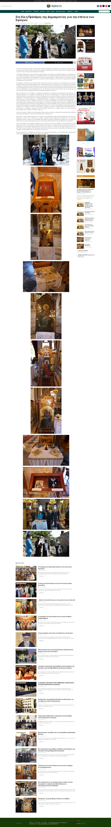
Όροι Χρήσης (44, 822)
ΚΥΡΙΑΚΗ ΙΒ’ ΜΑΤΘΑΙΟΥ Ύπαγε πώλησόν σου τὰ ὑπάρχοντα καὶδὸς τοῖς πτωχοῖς (89, 205)
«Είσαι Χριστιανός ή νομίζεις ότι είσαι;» (89, 232)
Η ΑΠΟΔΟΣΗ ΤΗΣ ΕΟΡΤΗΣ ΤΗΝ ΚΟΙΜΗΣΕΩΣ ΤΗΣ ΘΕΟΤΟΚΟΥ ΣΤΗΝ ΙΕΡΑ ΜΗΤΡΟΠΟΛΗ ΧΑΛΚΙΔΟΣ (56, 683)
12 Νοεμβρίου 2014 (81, 252)
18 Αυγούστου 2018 (88, 241)
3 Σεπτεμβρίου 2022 (81, 193)
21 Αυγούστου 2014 (81, 257)
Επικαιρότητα (39, 0)
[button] (87, 143)
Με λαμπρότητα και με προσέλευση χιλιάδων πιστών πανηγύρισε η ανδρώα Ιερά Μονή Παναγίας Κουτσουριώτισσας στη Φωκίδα (55, 784)
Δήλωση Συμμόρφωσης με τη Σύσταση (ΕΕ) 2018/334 (48, 823)
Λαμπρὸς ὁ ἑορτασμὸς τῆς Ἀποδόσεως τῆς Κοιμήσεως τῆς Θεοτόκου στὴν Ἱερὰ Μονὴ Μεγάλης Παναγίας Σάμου (56, 667)
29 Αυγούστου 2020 (88, 221)
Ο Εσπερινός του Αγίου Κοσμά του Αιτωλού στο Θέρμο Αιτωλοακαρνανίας (55, 766)
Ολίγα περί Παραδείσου (87, 245)
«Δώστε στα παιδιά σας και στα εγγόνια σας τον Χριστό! (56, 600)
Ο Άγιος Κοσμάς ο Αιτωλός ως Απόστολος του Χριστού (55, 633)
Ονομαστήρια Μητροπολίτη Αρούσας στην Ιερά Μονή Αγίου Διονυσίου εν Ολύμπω (55, 717)
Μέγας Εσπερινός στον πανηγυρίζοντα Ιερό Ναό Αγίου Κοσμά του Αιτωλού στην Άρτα (55, 650)
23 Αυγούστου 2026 (42, 787)
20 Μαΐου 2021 (40, 23)
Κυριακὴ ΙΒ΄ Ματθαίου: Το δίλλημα (90, 212)
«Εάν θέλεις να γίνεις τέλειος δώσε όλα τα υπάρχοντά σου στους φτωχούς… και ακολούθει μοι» (85, 191)
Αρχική (35, 0)
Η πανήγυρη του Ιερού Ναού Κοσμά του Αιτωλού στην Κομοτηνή (55, 568)
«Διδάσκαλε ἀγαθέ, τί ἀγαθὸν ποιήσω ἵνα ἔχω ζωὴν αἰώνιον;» (89, 219)
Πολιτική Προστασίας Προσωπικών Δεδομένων (58, 822)
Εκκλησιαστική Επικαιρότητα (32, 23)
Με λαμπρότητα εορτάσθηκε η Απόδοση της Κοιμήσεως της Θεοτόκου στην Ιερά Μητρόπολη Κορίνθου (56, 750)
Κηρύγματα (50, 0)
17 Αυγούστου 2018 (88, 247)
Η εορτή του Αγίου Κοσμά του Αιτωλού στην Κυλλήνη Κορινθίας (55, 584)
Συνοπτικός (45, 0)
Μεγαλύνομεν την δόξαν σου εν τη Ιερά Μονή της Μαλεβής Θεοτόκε (56, 733)
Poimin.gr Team (48, 23)
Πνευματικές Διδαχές (63, 0)
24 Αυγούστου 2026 (42, 570)
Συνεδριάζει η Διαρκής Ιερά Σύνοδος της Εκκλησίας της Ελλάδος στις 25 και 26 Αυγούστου (55, 700)
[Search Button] (109, 11)
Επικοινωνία (37, 822)
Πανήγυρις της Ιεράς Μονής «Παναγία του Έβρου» (54, 799)
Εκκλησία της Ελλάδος (21, 23)
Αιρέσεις (75, 0)
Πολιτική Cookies (32, 823)
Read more (41, 576)
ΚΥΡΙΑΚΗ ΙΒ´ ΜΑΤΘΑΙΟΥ (83, 250)
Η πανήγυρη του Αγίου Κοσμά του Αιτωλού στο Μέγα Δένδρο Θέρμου (54, 617)
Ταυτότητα (31, 822)
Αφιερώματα (70, 0)
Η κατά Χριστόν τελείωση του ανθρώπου (88, 239)
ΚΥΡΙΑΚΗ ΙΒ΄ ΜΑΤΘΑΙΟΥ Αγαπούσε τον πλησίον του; (86, 255)
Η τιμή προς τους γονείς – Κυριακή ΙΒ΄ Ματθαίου (89, 226)
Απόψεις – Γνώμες (55, 0)
